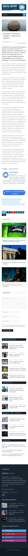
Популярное (6, 413)
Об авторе (5, 168)
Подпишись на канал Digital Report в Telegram (14, 192)
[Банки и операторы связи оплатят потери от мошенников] (14, 275)
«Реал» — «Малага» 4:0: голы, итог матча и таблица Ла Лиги (16, 362)
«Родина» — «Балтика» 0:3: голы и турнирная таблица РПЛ (16, 355)
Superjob (4, 199)
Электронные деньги (21, 43)
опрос (20, 204)
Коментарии (18, 413)
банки (9, 199)
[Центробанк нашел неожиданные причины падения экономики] (14, 253)
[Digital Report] (14, 6)
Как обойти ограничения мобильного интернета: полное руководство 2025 (17, 434)
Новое (11, 413)
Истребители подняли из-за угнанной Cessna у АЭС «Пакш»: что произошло (17, 369)
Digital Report (6, 41)
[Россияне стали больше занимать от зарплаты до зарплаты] (14, 25)
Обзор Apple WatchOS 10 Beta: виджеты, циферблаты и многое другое (16, 399)
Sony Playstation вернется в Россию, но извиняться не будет (17, 420)
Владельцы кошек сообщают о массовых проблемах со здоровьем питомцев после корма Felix (14, 446)
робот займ (4, 130)
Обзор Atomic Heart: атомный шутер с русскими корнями (17, 407)
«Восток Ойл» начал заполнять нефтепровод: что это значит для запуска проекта (16, 347)
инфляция (9, 201)
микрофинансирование (7, 204)
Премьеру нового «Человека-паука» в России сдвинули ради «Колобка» (13, 454)
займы (3, 201)
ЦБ (23, 204)
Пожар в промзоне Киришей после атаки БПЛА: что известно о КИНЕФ (17, 376)
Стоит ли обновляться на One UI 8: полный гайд (16, 427)
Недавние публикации (13, 168)
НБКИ (16, 204)
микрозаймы (16, 201)
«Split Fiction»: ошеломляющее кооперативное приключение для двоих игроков (16, 390)
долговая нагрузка (16, 199)
